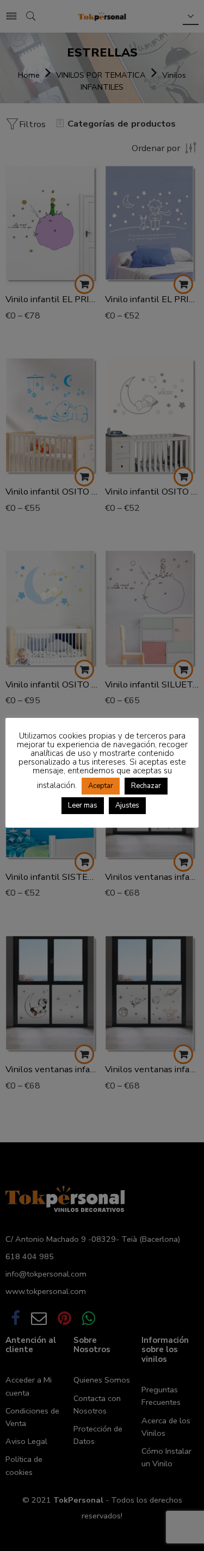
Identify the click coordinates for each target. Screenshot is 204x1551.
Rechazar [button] (146, 786)
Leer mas (82, 805)
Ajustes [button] (127, 805)
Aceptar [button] (100, 786)
